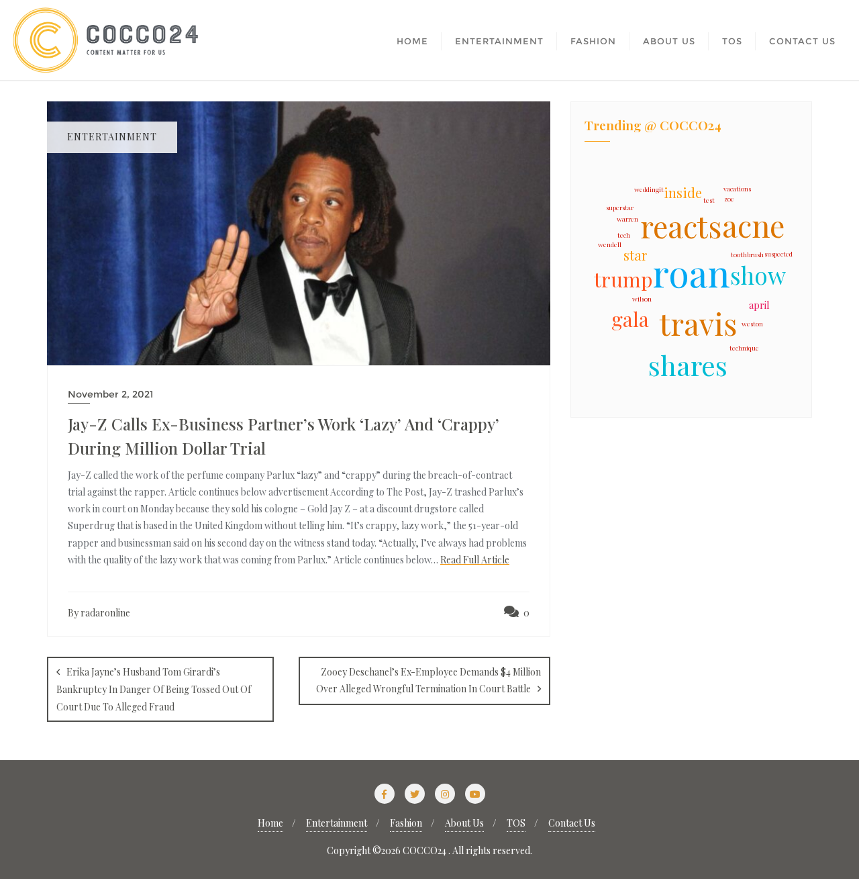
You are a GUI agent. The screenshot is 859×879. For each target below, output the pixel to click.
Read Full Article (474, 559)
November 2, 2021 (110, 394)
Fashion (406, 823)
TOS (516, 823)
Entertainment (336, 823)
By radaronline (99, 612)
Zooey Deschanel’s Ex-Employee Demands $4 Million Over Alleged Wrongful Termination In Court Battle (428, 680)
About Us (464, 823)
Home (270, 823)
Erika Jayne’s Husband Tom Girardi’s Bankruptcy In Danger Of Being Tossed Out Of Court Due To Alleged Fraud (153, 688)
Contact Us (571, 823)
